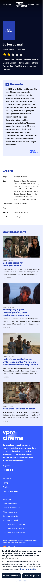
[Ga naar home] (21, 4)
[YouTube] (7, 470)
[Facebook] (11, 470)
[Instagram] (4, 470)
